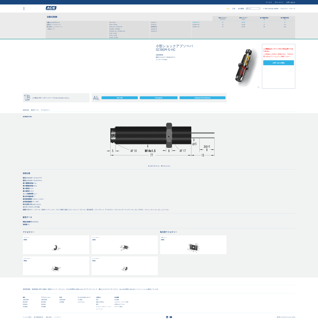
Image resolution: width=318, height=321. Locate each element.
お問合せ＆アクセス (119, 304)
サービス (269, 2)
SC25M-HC (153, 22)
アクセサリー (45, 110)
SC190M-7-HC (196, 26)
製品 (24, 297)
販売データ (35, 110)
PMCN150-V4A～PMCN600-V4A (117, 31)
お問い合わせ (290, 2)
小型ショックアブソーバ (53, 22)
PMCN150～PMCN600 (114, 29)
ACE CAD (120, 98)
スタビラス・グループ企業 (121, 302)
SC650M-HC (154, 31)
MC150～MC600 (113, 24)
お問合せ (98, 297)
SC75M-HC (153, 24)
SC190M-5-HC (196, 22)
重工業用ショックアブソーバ (54, 26)
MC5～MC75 (112, 22)
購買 (97, 304)
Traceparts (158, 98)
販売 (97, 299)
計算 (60, 297)
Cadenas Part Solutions (202, 98)
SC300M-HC (154, 29)
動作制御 (25, 302)
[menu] (235, 8)
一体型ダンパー (51, 29)
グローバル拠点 (118, 306)
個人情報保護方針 (38, 317)
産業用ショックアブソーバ (54, 24)
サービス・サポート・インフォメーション (103, 308)
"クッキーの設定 (27, 317)
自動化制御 (26, 299)
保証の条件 (49, 317)
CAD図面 (80, 299)
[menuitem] (228, 8)
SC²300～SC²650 (113, 37)
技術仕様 (26, 110)
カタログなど (81, 302)
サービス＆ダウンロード (84, 297)
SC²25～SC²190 (113, 35)
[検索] (259, 8)
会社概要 (116, 297)
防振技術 (25, 304)
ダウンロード (279, 2)
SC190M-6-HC (196, 24)
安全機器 (25, 306)
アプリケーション (45, 297)
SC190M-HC (154, 26)
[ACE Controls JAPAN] (51, 8)
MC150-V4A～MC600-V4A (115, 26)
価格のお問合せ (100, 302)
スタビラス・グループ (287, 8)
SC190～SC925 (113, 33)
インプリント (57, 317)
